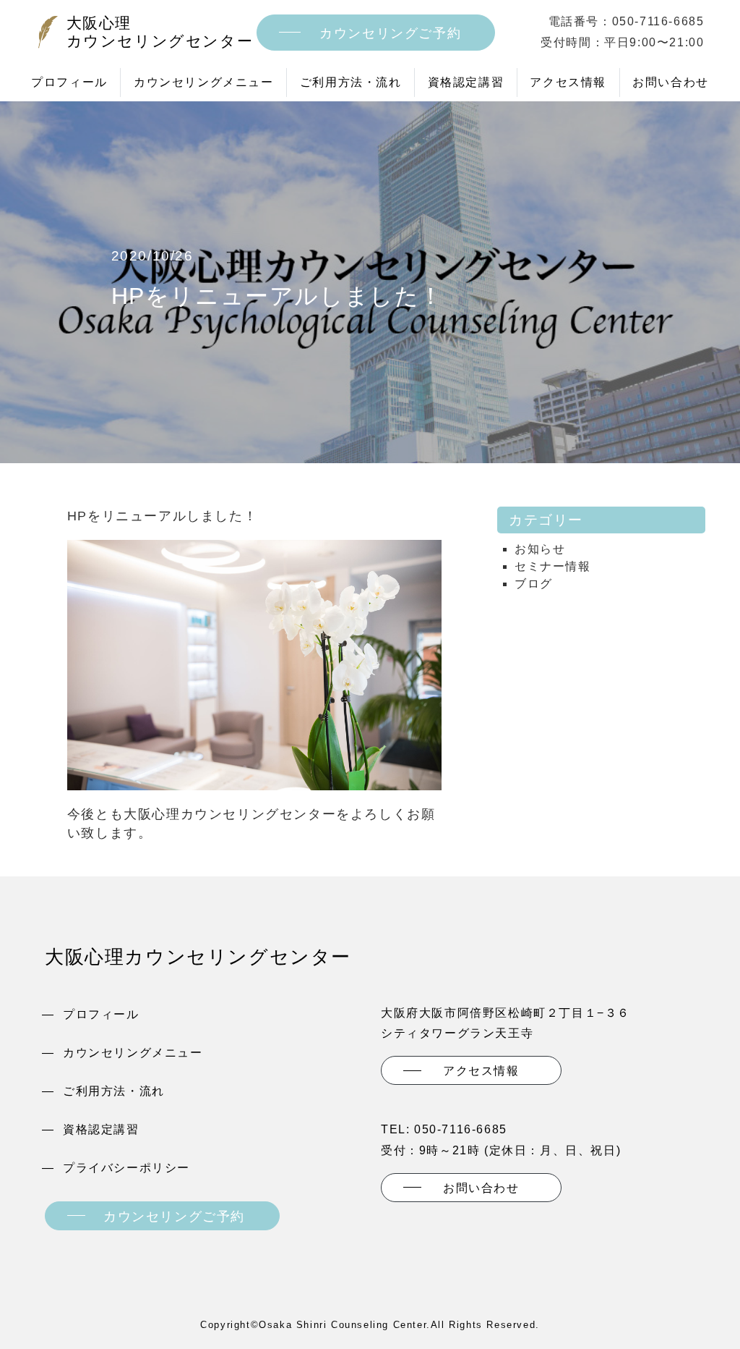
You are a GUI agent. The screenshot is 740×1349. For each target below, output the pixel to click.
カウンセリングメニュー (204, 82)
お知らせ (540, 549)
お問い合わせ (670, 82)
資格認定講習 (466, 82)
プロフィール (69, 82)
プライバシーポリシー (126, 1168)
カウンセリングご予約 (390, 33)
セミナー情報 (553, 566)
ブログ (534, 584)
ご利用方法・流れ (351, 82)
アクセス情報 (568, 82)
